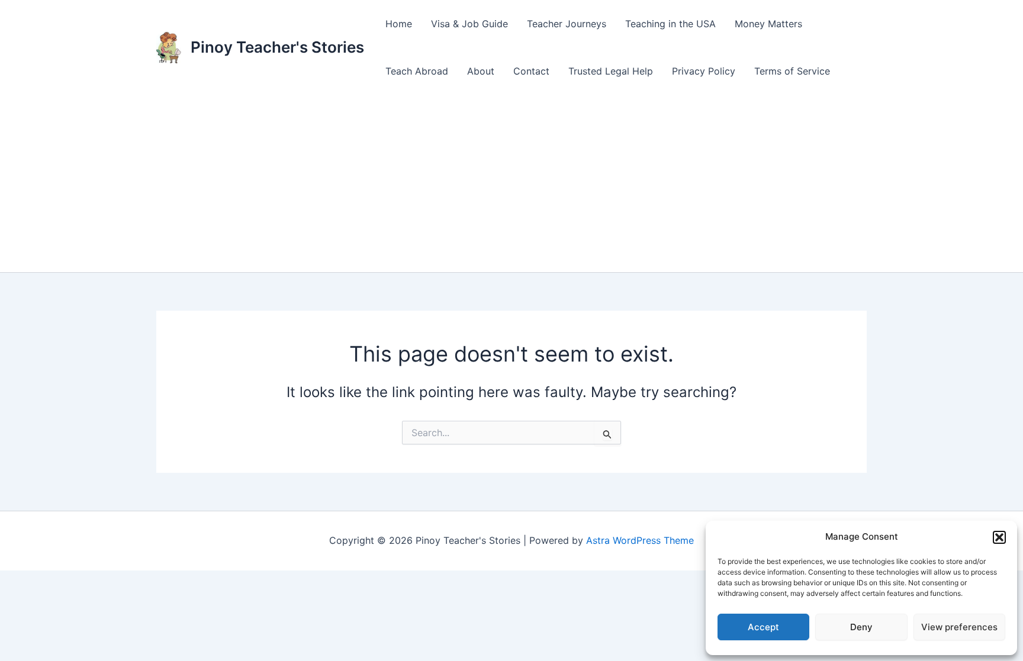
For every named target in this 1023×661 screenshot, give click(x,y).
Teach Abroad (416, 71)
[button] (999, 537)
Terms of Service (792, 71)
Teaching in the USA (670, 24)
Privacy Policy (703, 71)
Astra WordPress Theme (640, 540)
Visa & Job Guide (469, 24)
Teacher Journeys (566, 24)
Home (398, 24)
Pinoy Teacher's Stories (277, 47)
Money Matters (768, 24)
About (480, 71)
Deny (861, 627)
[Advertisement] (511, 183)
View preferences (959, 627)
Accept (763, 627)
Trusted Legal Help (610, 71)
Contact (531, 71)
